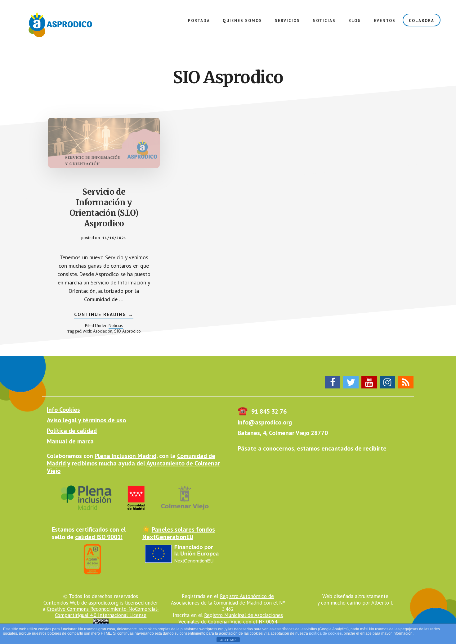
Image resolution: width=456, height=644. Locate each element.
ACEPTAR (228, 640)
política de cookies (325, 633)
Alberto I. (382, 602)
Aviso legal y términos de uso (86, 420)
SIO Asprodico (127, 331)
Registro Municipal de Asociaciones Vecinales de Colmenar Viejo (230, 618)
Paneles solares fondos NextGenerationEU (178, 533)
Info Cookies (63, 410)
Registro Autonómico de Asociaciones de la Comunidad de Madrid (222, 599)
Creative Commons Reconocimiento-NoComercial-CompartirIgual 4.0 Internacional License (103, 612)
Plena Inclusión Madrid (125, 456)
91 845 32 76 (262, 411)
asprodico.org (103, 602)
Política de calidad (72, 431)
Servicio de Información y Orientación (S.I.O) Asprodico (104, 207)
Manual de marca (70, 441)
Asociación (102, 331)
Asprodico (62, 24)
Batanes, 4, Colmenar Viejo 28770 (283, 433)
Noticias (116, 325)
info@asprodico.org (265, 422)
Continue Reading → (103, 315)
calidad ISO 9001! (99, 537)
